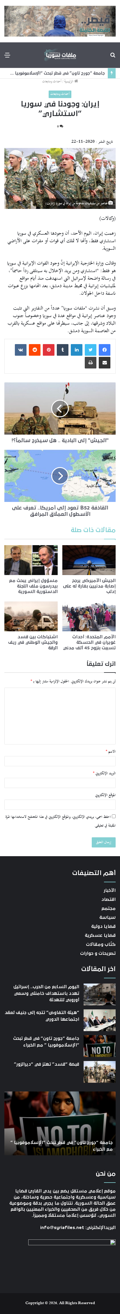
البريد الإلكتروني (104, 773)
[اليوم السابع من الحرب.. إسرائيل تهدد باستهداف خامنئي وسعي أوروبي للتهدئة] (100, 994)
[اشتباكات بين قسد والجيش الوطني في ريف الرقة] (31, 616)
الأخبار (110, 890)
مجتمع (108, 908)
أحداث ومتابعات (51, 82)
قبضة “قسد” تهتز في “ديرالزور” (46, 1064)
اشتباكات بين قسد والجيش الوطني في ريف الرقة (33, 642)
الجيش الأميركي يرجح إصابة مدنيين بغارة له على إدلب (89, 586)
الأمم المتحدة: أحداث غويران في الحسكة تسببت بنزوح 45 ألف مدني (89, 642)
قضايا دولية (103, 926)
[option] (60, 1123)
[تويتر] (90, 350)
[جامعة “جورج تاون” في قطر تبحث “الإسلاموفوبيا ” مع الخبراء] (100, 1046)
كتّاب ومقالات (101, 944)
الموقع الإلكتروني (105, 795)
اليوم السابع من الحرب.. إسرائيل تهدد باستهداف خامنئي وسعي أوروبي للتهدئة (46, 993)
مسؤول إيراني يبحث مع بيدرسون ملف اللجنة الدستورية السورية (33, 586)
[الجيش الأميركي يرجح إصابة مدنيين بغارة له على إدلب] (89, 560)
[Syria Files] (60, 55)
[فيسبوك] (104, 350)
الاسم (111, 751)
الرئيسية (69, 82)
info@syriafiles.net (62, 1228)
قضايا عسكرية (100, 935)
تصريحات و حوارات (98, 953)
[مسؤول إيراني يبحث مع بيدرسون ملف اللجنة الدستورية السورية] (31, 560)
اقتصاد (108, 899)
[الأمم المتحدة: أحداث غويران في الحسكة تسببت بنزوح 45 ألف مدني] (89, 616)
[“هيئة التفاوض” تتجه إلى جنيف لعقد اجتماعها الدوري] (100, 1020)
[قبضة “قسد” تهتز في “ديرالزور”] (100, 1072)
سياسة (107, 917)
